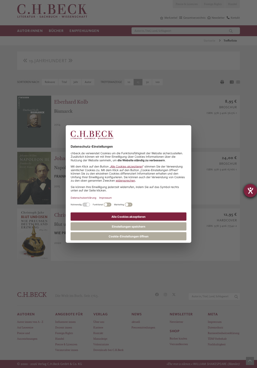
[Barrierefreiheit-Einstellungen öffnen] (250, 190)
